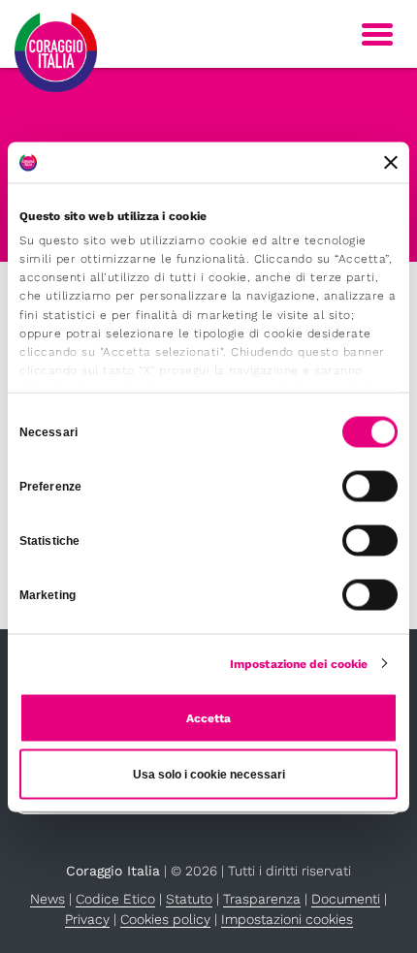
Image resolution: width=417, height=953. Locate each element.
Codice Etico (115, 898)
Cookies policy (165, 919)
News (47, 898)
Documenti (345, 898)
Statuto (189, 898)
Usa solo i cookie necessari (209, 773)
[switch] (370, 485)
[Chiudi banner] (391, 162)
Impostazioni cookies (287, 919)
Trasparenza (262, 898)
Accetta (208, 717)
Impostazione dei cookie (299, 663)
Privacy (87, 919)
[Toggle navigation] (377, 34)
